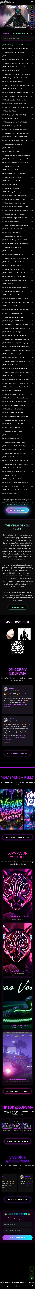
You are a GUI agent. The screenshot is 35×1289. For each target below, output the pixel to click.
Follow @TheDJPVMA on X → (17, 1199)
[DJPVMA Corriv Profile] (31, 27)
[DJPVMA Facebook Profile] (31, 23)
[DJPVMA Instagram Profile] (31, 19)
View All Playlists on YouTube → (17, 1091)
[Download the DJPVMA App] (32, 1277)
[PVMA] (7, 2)
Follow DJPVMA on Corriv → (17, 753)
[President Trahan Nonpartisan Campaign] (10, 634)
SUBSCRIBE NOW (17, 1237)
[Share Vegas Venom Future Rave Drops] (31, 1273)
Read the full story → (17, 607)
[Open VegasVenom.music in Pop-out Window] (31, 1268)
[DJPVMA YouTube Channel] (31, 15)
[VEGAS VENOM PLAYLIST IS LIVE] (11, 810)
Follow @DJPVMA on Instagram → (17, 837)
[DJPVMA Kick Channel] (31, 7)
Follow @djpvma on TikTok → (17, 1141)
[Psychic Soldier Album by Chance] (24, 634)
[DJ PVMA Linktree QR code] (17, 647)
